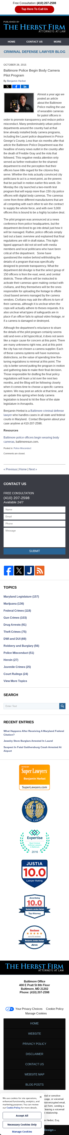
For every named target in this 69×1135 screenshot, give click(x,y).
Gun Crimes (15, 617)
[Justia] (29, 570)
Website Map (34, 1074)
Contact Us (34, 41)
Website (34, 1033)
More (57, 41)
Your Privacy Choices (28, 1008)
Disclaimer (34, 1054)
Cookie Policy (55, 1008)
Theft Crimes (15, 631)
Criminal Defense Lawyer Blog (35, 27)
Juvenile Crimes (17, 666)
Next (33, 469)
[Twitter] (19, 570)
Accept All (22, 1115)
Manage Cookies (36, 1013)
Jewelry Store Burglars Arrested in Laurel (28, 740)
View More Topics (15, 680)
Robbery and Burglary (21, 645)
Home (11, 41)
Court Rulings (16, 673)
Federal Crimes (17, 610)
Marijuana (14, 603)
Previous (10, 469)
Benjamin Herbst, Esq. (48, 1120)
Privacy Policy (34, 1043)
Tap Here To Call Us (34, 9)
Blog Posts (34, 1084)
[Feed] (39, 570)
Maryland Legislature (21, 596)
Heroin (11, 659)
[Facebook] (9, 570)
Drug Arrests (15, 624)
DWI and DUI (15, 638)
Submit (34, 551)
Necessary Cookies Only (22, 1124)
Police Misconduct (22, 448)
